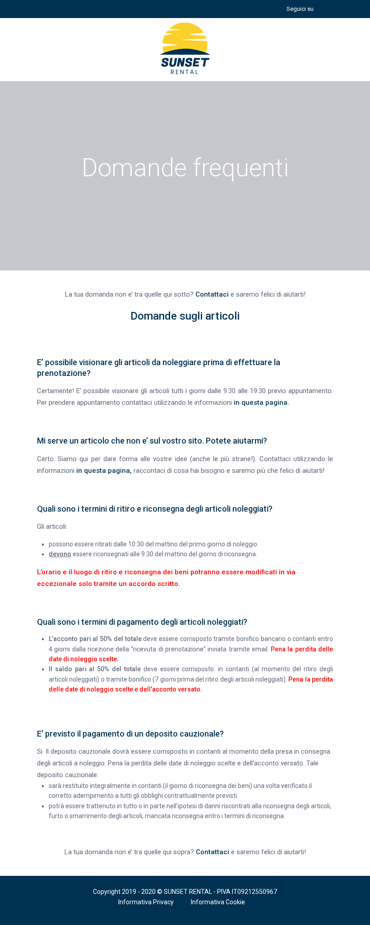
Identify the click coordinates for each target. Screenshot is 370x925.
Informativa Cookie (218, 902)
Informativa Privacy (146, 902)
